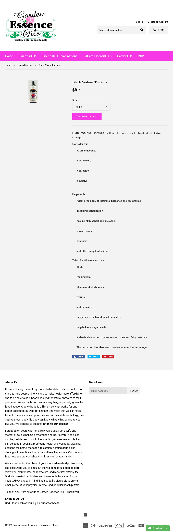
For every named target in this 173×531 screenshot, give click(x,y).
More (141, 56)
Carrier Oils (124, 56)
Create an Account (158, 21)
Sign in (139, 21)
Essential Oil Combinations (59, 56)
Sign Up (134, 390)
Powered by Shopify (49, 525)
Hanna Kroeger (25, 65)
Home (9, 56)
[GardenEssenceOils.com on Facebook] (86, 515)
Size (74, 100)
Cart (161, 29)
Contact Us (159, 528)
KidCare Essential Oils (97, 56)
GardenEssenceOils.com (25, 525)
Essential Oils (27, 56)
